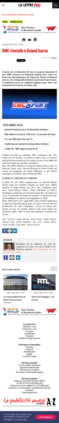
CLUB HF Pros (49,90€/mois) (29, 383)
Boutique (29, 390)
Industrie (29, 349)
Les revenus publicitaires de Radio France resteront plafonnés (14, 298)
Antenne (29, 347)
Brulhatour (8, 240)
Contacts (30, 336)
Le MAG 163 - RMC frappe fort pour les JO (21, 148)
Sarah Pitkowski (8, 224)
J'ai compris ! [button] (45, 417)
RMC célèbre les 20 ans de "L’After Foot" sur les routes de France (30, 134)
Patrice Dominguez (23, 222)
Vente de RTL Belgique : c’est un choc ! (42, 298)
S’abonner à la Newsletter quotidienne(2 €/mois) (29, 388)
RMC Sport (37, 222)
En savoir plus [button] (20, 419)
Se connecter (9, 14)
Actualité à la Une (16, 21)
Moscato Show (8, 222)
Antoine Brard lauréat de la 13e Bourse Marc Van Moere (26, 129)
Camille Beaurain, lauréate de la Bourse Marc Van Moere (27, 143)
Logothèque (29, 333)
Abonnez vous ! (26, 14)
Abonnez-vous (29, 326)
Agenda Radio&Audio (29, 367)
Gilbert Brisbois (49, 219)
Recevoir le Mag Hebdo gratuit (29, 372)
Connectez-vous (29, 329)
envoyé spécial (36, 219)
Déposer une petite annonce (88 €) (29, 381)
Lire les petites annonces (29, 365)
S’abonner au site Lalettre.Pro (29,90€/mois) (29, 385)
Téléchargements (29, 392)
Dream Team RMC (23, 219)
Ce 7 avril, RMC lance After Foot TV (18, 138)
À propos (30, 331)
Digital (29, 354)
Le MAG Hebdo (29, 356)
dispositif (11, 219)
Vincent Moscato (33, 224)
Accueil (4, 21)
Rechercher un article (29, 370)
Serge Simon (21, 224)
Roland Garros (50, 222)
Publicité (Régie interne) (29, 338)
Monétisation (29, 351)
